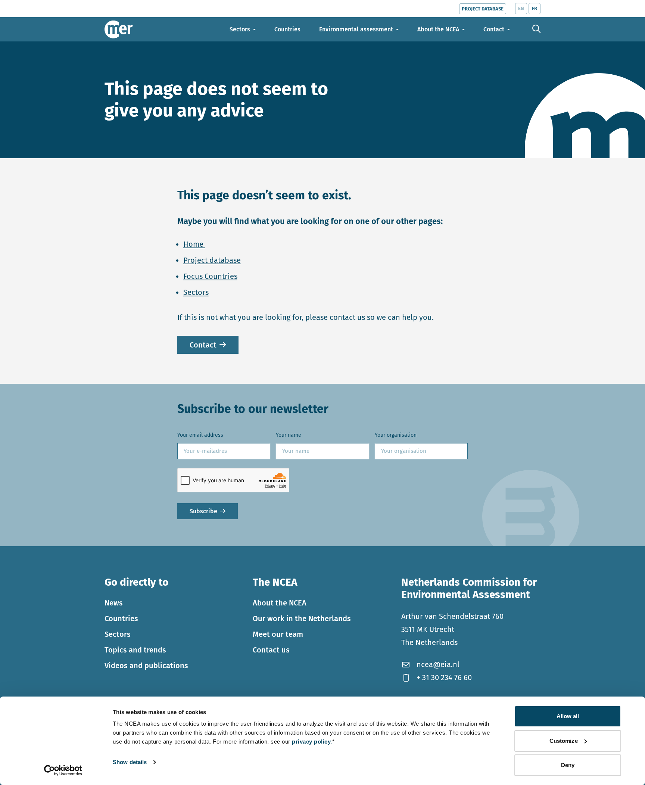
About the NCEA (279, 602)
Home (194, 244)
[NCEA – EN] (119, 29)
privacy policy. (312, 741)
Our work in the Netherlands (302, 618)
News (114, 602)
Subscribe (203, 511)
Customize (563, 741)
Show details (130, 762)
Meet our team (278, 634)
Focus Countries (210, 276)
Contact (203, 344)
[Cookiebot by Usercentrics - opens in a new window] (63, 770)
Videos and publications (146, 665)
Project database (212, 260)
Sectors (196, 292)
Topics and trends (135, 649)
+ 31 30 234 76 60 (444, 677)
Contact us (271, 649)
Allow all (568, 716)
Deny (567, 765)
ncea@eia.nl (438, 664)
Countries (121, 618)
